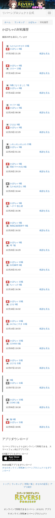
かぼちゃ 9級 (16, 108)
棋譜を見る (44, 53)
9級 (11, 380)
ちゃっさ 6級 (16, 284)
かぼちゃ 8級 (16, 49)
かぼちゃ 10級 (16, 262)
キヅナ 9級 (15, 105)
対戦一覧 (28, 484)
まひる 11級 (15, 363)
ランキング (17, 484)
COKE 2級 (15, 402)
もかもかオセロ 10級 (19, 46)
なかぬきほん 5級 (18, 186)
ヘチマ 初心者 (16, 206)
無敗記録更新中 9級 (19, 226)
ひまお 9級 (15, 124)
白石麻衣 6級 (16, 265)
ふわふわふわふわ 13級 (20, 144)
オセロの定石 (41, 484)
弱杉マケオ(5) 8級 (18, 167)
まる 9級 (14, 304)
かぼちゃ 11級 (16, 360)
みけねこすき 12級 (18, 324)
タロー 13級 (15, 68)
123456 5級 (15, 343)
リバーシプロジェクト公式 (18, 12)
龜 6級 (13, 419)
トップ (6, 484)
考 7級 (13, 245)
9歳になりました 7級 (19, 85)
